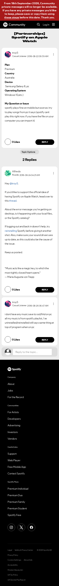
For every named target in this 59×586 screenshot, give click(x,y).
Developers (14, 418)
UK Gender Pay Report (16, 580)
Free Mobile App (17, 467)
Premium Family (16, 502)
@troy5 (14, 183)
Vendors (12, 438)
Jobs (10, 390)
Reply (45, 142)
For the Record (16, 397)
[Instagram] (11, 527)
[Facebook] (31, 527)
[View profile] (8, 54)
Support (12, 453)
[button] (53, 54)
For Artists (13, 412)
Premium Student (17, 508)
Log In (46, 24)
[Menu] (53, 24)
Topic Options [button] (29, 151)
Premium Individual (18, 488)
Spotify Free (14, 515)
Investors (13, 432)
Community (17, 24)
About (11, 384)
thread (13, 200)
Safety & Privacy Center (24, 550)
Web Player (14, 460)
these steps (11, 17)
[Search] (38, 24)
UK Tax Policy (13, 575)
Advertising (14, 425)
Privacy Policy (13, 555)
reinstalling (11, 230)
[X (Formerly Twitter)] (21, 527)
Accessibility (13, 565)
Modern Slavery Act (15, 570)
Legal (10, 550)
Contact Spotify (16, 473)
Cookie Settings (14, 560)
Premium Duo (15, 495)
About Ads (28, 560)
